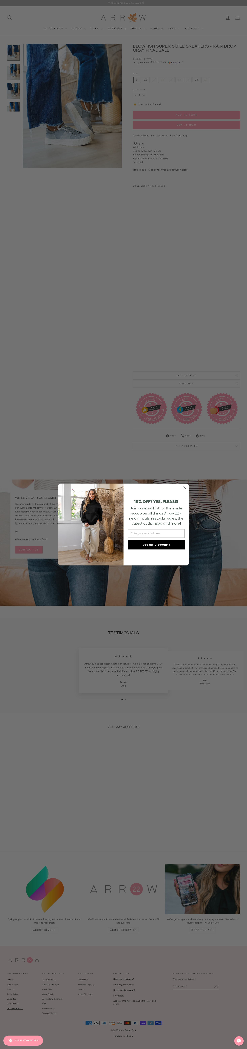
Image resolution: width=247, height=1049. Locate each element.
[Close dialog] (185, 488)
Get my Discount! (156, 545)
